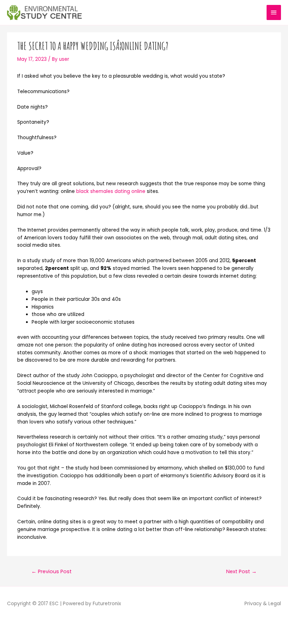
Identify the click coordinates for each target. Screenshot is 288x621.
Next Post (241, 571)
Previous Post (51, 571)
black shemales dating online (110, 191)
